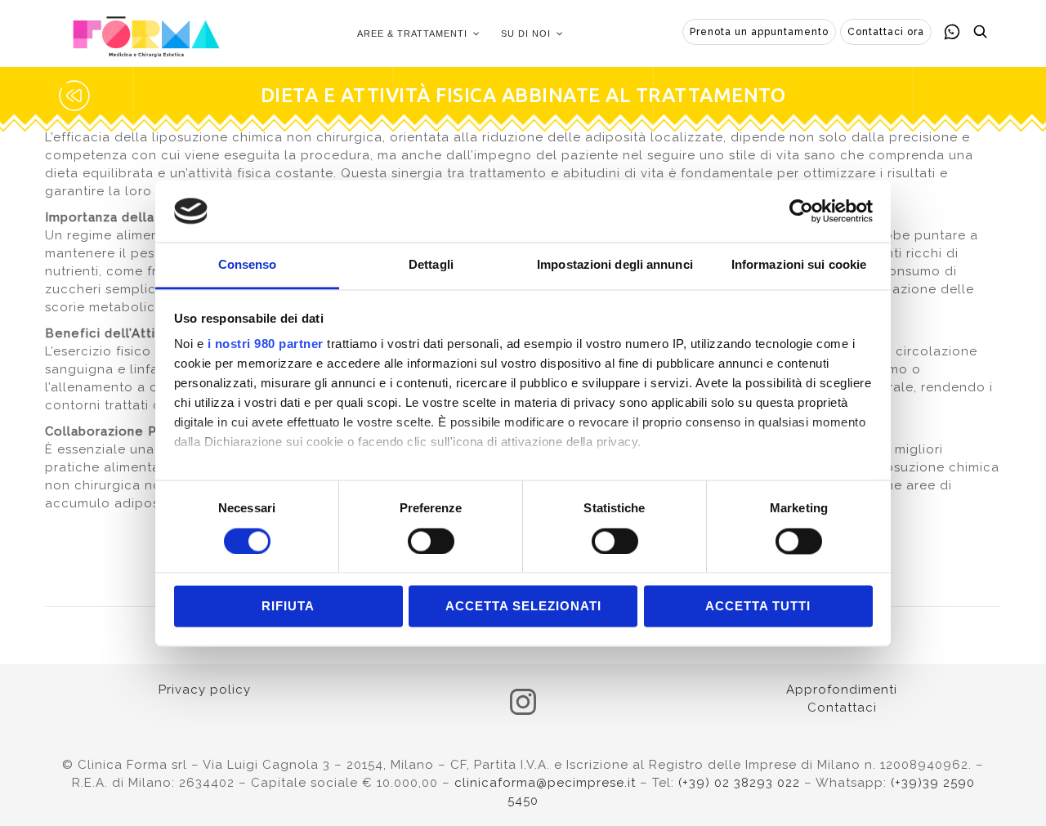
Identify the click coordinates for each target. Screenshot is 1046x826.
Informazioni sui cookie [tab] (798, 265)
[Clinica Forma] (146, 33)
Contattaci (842, 707)
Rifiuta (288, 607)
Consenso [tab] (247, 265)
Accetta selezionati (523, 607)
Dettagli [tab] (431, 265)
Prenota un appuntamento (759, 32)
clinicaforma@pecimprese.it (545, 782)
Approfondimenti (841, 689)
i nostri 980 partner (266, 344)
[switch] (431, 541)
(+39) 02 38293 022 (739, 782)
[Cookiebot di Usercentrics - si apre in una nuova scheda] (801, 211)
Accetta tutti (758, 607)
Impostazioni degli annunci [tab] (615, 265)
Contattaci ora (885, 32)
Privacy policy (205, 689)
